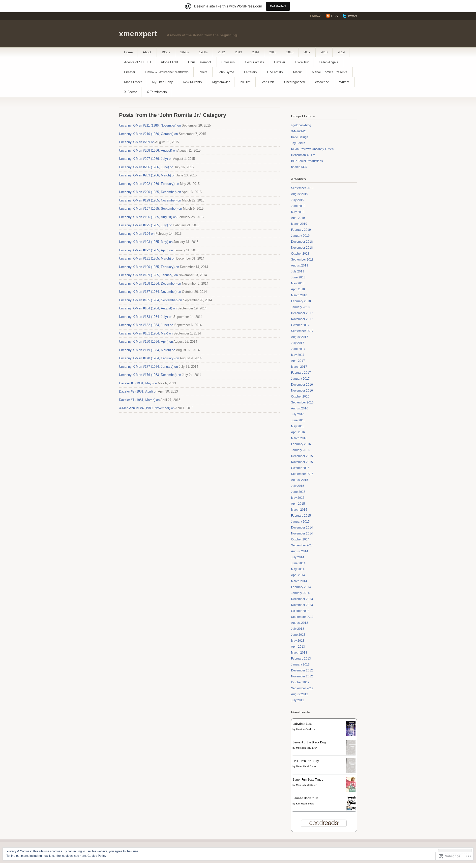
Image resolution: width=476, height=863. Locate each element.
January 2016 (300, 450)
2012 (221, 52)
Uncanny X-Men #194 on (136, 233)
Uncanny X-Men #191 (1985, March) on (147, 258)
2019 (341, 52)
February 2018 (301, 301)
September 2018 (302, 259)
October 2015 (300, 468)
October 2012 (300, 682)
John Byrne (226, 72)
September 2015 (302, 474)
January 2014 (300, 593)
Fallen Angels (328, 62)
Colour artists (254, 62)
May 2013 (297, 640)
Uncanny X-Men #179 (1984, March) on (147, 350)
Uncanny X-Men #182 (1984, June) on (146, 325)
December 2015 (302, 456)
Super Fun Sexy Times (308, 779)
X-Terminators (157, 92)
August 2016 (299, 408)
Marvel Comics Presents (329, 72)
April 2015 (298, 503)
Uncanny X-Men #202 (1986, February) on (149, 184)
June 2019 (298, 206)
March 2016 (299, 438)
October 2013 (300, 611)
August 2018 (299, 265)
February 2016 (301, 444)
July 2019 (297, 200)
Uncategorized (294, 82)
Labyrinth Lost (302, 724)
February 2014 (301, 587)
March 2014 (299, 581)
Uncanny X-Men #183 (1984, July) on (145, 317)
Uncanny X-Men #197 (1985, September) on (150, 208)
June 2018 (298, 277)
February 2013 (301, 658)
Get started (278, 6)
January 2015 (300, 521)
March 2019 (299, 224)
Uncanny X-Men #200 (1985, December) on (150, 192)
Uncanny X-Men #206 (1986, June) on (146, 167)
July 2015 (297, 486)
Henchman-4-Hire (303, 155)
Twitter (352, 16)
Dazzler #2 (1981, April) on (138, 391)
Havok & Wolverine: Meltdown (166, 72)
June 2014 (298, 563)
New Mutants (192, 82)
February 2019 (301, 230)
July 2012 (297, 700)
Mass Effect (133, 82)
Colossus (228, 62)
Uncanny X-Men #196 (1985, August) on (148, 217)
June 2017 (298, 349)
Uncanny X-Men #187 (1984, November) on (150, 292)
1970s (184, 52)
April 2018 (298, 289)
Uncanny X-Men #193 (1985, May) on (146, 242)
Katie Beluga (299, 137)
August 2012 (299, 694)
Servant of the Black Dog (309, 742)
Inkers (203, 72)
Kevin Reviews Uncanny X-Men (312, 149)
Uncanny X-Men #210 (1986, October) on (148, 134)
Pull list (245, 82)
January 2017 (300, 378)
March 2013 (299, 652)
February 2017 (301, 372)
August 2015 (299, 480)
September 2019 (302, 188)
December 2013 (302, 599)
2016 (289, 52)
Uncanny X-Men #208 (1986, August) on (148, 150)
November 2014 (302, 533)
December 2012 (302, 670)
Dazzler (279, 62)
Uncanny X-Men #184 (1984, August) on (148, 308)
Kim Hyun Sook (305, 803)
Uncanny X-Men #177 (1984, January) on (148, 366)
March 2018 (299, 295)
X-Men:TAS (298, 131)
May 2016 (297, 426)
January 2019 (300, 235)
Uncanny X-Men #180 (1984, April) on (146, 341)
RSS (334, 16)
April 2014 (298, 575)
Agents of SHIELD (137, 62)
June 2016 (298, 420)
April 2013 (298, 646)
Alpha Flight (169, 62)
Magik (297, 72)
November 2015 (302, 462)
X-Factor (130, 92)
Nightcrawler (221, 82)
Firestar (129, 72)
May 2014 (297, 569)
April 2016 (298, 432)
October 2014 (300, 539)
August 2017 (299, 337)
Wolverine (322, 82)
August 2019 (299, 194)
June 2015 (298, 492)
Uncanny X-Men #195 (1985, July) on (145, 225)
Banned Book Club (305, 798)
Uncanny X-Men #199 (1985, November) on (150, 200)
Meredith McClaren (306, 747)
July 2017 (297, 343)
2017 (306, 52)
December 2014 (302, 527)
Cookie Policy (97, 856)
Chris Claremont (199, 62)
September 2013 (302, 617)
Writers (344, 82)
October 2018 (300, 253)
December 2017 (302, 313)
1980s (203, 52)
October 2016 (300, 396)
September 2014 (302, 545)
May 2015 (297, 497)
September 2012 (302, 688)
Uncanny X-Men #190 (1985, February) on (149, 267)
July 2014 (297, 557)
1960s (165, 52)
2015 (272, 52)
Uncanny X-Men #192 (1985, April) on (146, 250)
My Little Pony (162, 82)
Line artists (275, 72)
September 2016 (302, 402)
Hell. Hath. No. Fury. (306, 761)
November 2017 (302, 319)
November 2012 (302, 676)
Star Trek (267, 82)
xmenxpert (138, 34)
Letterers (250, 72)
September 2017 (302, 331)
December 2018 (302, 241)
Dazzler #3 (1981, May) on (138, 383)
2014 (255, 52)
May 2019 (297, 212)
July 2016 (297, 414)
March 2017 (299, 366)
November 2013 (302, 605)
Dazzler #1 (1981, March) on (139, 400)
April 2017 (298, 361)
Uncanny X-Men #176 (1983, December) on (150, 375)
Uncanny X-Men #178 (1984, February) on (149, 358)
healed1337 (299, 167)
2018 (324, 52)
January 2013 (300, 664)
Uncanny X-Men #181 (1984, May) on (146, 333)
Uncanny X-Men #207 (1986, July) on (145, 159)
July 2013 (297, 629)
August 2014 (299, 551)
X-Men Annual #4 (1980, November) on (147, 408)
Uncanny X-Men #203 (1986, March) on (147, 175)
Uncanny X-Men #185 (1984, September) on (150, 300)
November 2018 (302, 247)
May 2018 (297, 283)
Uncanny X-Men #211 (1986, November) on (150, 125)
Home (128, 52)
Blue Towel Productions (307, 161)
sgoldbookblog (301, 125)
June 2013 (298, 634)
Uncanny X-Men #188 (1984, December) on (150, 283)
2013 (238, 52)
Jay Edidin (298, 143)
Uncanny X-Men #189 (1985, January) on (148, 275)
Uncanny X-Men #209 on (136, 142)
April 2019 (298, 218)
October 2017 (300, 325)
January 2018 (300, 307)
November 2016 (302, 390)
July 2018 (297, 271)
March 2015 (299, 509)
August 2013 (299, 623)
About (147, 52)
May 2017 (297, 355)
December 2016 (302, 384)
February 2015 (301, 515)
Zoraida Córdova (305, 729)
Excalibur (302, 62)
